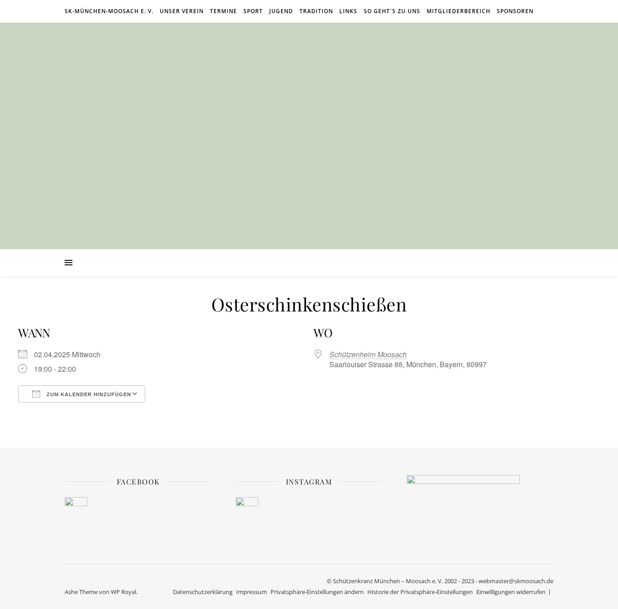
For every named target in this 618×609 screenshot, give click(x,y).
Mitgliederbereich (458, 11)
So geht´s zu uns (392, 11)
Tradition (316, 11)
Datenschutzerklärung (203, 592)
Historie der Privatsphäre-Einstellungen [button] (420, 592)
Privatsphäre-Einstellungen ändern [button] (317, 592)
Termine (223, 11)
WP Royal (123, 592)
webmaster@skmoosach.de (516, 581)
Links (348, 11)
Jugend (281, 11)
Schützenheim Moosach (368, 354)
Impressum (251, 592)
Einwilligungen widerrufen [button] (511, 592)
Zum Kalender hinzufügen (88, 394)
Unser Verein (182, 11)
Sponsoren (515, 11)
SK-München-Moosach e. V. (109, 11)
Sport (253, 11)
